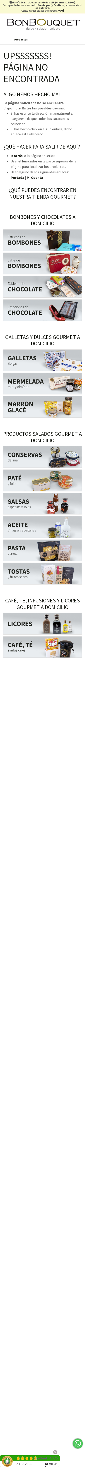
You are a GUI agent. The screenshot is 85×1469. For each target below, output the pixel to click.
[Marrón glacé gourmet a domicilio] (42, 406)
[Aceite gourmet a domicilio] (42, 527)
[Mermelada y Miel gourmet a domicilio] (42, 383)
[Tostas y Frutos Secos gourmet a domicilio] (42, 573)
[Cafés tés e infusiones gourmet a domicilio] (42, 647)
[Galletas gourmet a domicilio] (42, 360)
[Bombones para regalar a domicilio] (42, 240)
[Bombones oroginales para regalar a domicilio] (42, 263)
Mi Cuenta (35, 177)
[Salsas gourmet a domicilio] (42, 503)
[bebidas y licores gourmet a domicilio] (42, 623)
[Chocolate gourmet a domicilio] (42, 286)
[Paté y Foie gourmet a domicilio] (42, 480)
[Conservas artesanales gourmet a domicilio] (42, 457)
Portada (17, 177)
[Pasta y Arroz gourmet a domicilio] (42, 550)
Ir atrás (17, 155)
